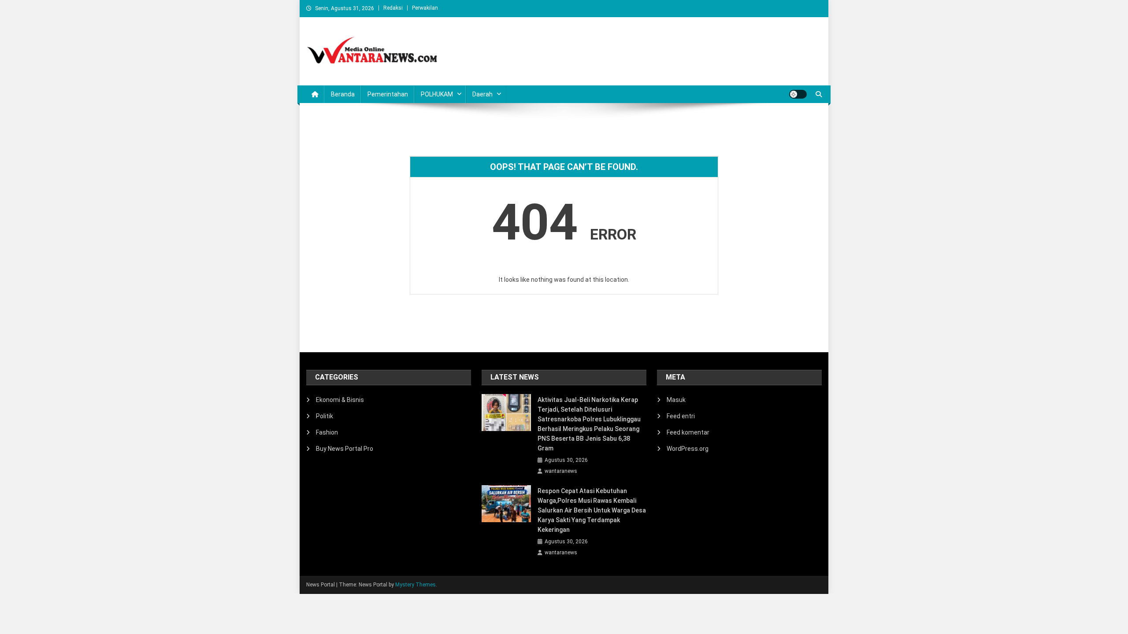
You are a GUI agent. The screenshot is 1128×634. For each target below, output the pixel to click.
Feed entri (681, 416)
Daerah (482, 94)
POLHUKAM (437, 94)
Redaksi (393, 8)
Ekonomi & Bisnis (340, 399)
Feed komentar (688, 432)
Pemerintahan (387, 94)
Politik (324, 416)
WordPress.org (688, 448)
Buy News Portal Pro (344, 448)
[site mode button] (798, 94)
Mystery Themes (415, 585)
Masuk (676, 399)
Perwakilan (425, 8)
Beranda (343, 94)
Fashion (327, 432)
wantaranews (561, 471)
